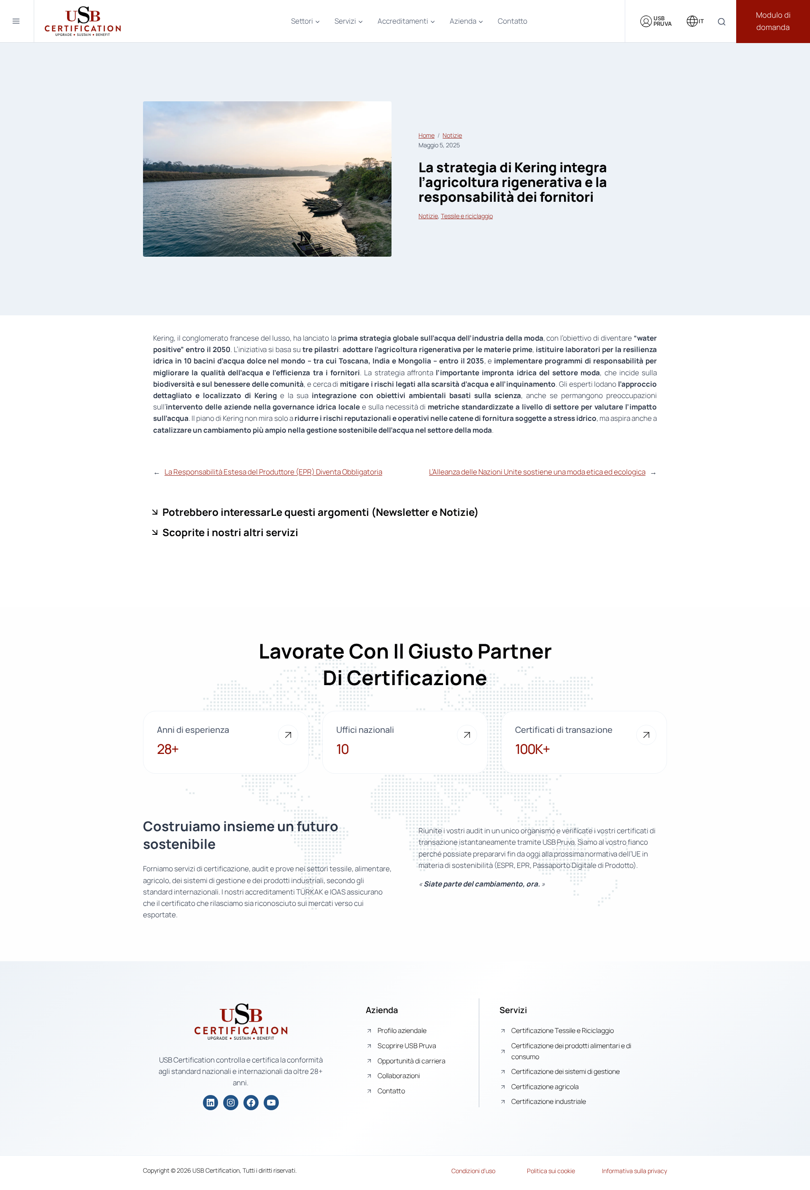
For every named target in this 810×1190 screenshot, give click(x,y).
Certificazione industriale (548, 1101)
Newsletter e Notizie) (427, 512)
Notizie (452, 135)
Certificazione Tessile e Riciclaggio (562, 1030)
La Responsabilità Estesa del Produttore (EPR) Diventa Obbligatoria (273, 472)
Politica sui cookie (551, 1171)
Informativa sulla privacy (634, 1171)
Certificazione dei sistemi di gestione (565, 1071)
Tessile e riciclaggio (467, 216)
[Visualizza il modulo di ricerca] (721, 22)
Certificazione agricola (545, 1086)
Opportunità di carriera (412, 1060)
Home (426, 135)
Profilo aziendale (402, 1030)
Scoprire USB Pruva (407, 1045)
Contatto (512, 21)
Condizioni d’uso (473, 1171)
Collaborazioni (399, 1075)
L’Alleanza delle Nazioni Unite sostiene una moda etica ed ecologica (537, 472)
